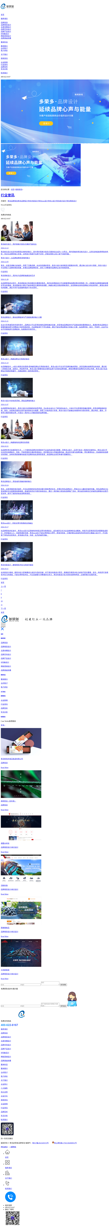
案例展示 (4, 46)
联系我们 (4, 73)
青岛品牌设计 (23, 201)
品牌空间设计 (6, 29)
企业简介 (4, 1084)
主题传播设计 (6, 27)
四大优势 (4, 1092)
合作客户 (4, 48)
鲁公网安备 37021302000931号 (65, 1143)
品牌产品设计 (6, 31)
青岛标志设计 (61, 201)
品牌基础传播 (6, 38)
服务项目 (4, 18)
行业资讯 (4, 64)
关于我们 (4, 54)
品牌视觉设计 (6, 25)
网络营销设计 (6, 36)
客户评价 (4, 50)
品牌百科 (4, 67)
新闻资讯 (4, 58)
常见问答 (4, 69)
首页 (2, 15)
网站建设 (4, 1147)
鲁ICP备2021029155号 (40, 1143)
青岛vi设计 (52, 201)
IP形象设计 (5, 34)
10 (2, 601)
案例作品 (4, 42)
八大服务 (4, 1088)
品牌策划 (4, 22)
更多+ (3, 725)
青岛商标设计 (71, 201)
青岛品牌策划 (13, 201)
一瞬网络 (12, 1147)
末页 (2, 612)
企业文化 (4, 1096)
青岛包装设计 (33, 201)
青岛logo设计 (43, 201)
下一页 (3, 608)
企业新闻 (4, 62)
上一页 (3, 586)
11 (1, 605)
